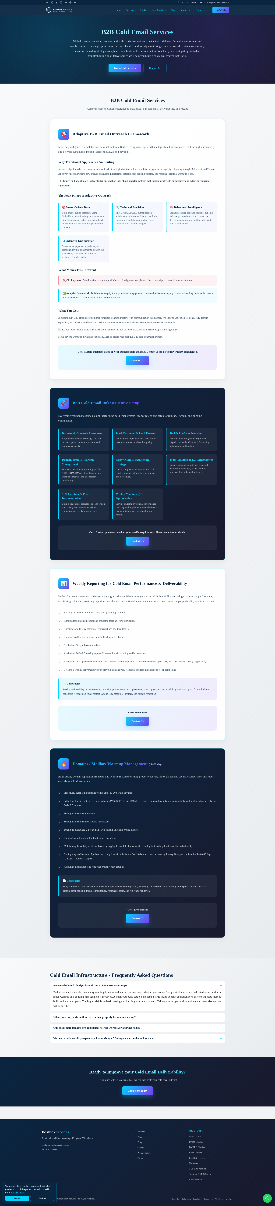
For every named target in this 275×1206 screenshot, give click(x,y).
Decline (42, 1198)
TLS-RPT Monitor (197, 1168)
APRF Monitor (196, 1179)
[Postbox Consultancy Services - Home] (62, 10)
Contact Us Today (137, 1090)
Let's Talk (221, 10)
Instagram (208, 1199)
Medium (229, 1199)
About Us (200, 10)
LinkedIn (175, 1199)
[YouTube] (66, 2)
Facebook (197, 1199)
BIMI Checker (195, 1152)
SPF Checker (195, 1136)
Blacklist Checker (197, 1158)
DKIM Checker (196, 1142)
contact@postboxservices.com (55, 1145)
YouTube (219, 1199)
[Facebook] (56, 2)
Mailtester (193, 1163)
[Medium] (75, 2)
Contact (141, 1147)
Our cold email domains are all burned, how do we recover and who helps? (96, 1027)
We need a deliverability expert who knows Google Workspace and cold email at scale (103, 1038)
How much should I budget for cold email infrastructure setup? (90, 985)
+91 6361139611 (49, 1149)
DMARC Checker (197, 1147)
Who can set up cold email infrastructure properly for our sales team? (94, 1017)
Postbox (55, 1132)
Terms (140, 1158)
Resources (185, 10)
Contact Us (155, 68)
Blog (172, 10)
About (140, 1137)
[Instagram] (61, 2)
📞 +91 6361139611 (187, 2)
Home (119, 10)
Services (131, 10)
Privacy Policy (144, 1153)
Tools (143, 10)
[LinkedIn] (47, 2)
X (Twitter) (186, 1199)
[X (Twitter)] (51, 2)
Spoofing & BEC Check (200, 1174)
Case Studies (159, 10)
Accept (17, 1198)
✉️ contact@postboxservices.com (214, 2)
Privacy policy (18, 1192)
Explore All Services (125, 68)
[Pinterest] (70, 2)
